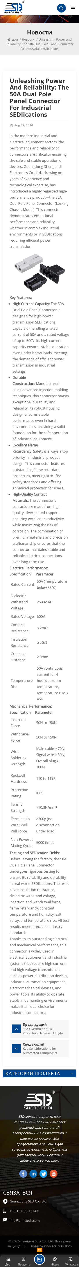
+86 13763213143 (24, 1211)
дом (14, 39)
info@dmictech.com (25, 1220)
